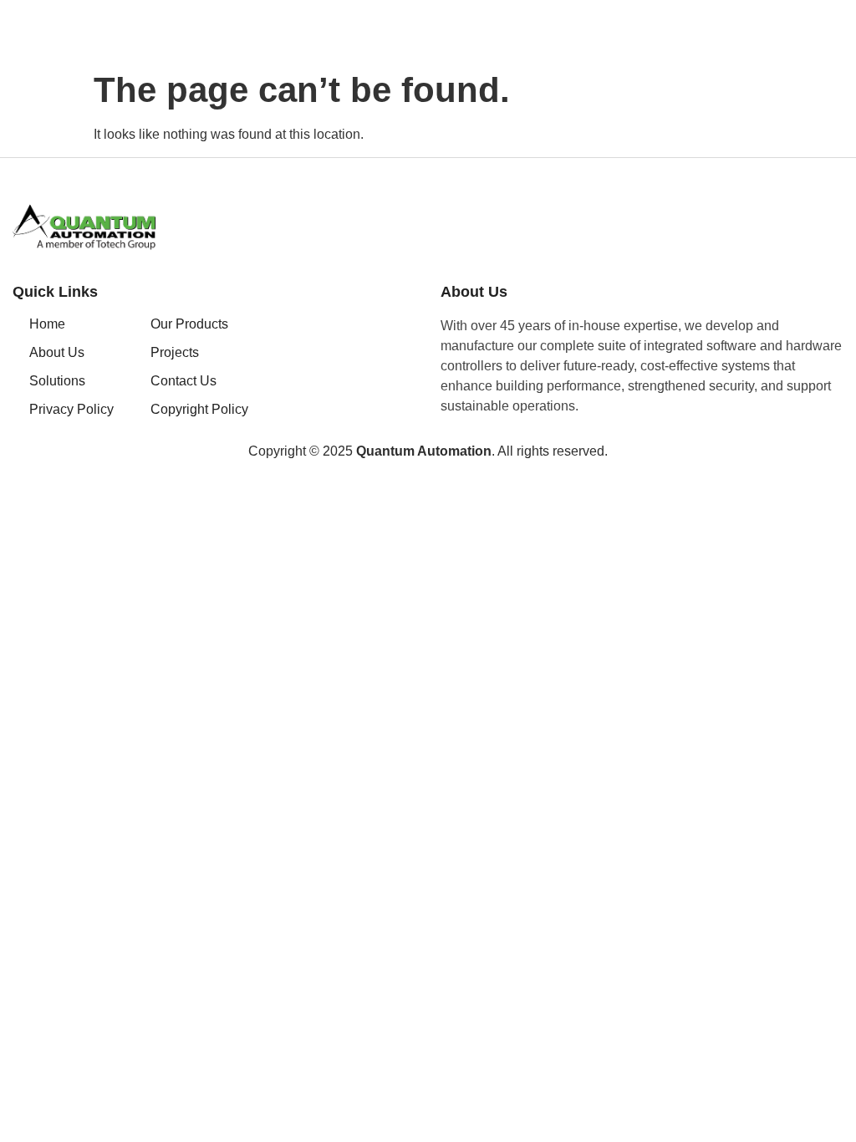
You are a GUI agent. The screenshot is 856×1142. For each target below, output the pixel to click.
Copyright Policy (199, 409)
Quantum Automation (424, 451)
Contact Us (183, 381)
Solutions (57, 381)
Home (47, 324)
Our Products (189, 324)
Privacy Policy (71, 409)
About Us (56, 352)
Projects (174, 352)
